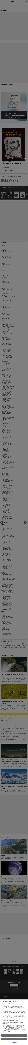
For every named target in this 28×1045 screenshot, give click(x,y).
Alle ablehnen (14, 1038)
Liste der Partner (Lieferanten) (7, 1031)
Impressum (16, 1020)
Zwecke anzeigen (14, 1042)
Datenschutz (12, 1020)
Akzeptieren (14, 1035)
